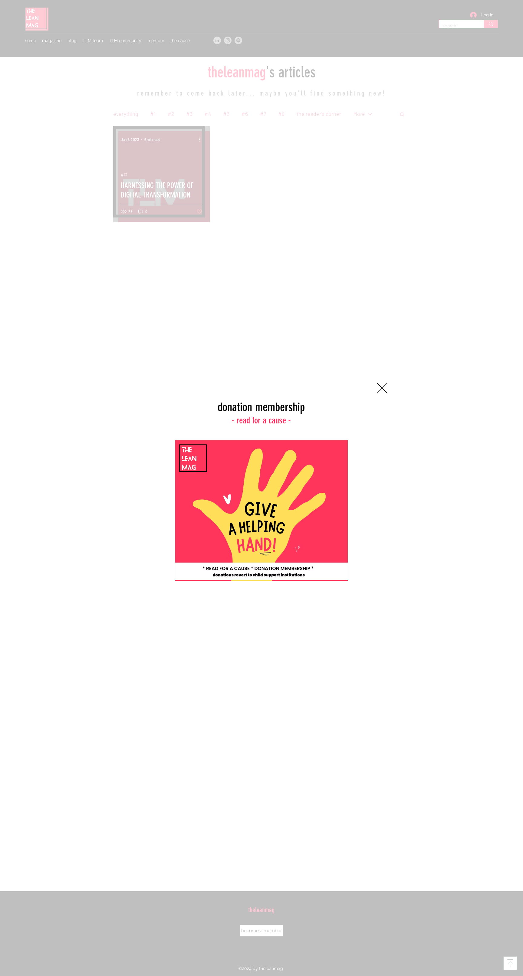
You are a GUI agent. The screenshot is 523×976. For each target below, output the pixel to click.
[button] (382, 388)
